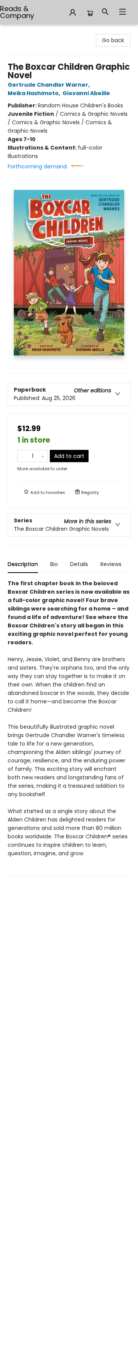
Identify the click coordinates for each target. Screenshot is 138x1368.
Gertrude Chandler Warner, (49, 85)
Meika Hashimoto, (34, 93)
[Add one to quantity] (43, 456)
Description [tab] (23, 564)
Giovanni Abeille (86, 93)
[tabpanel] (69, 727)
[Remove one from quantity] (22, 456)
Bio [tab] (54, 564)
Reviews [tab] (111, 564)
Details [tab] (79, 564)
